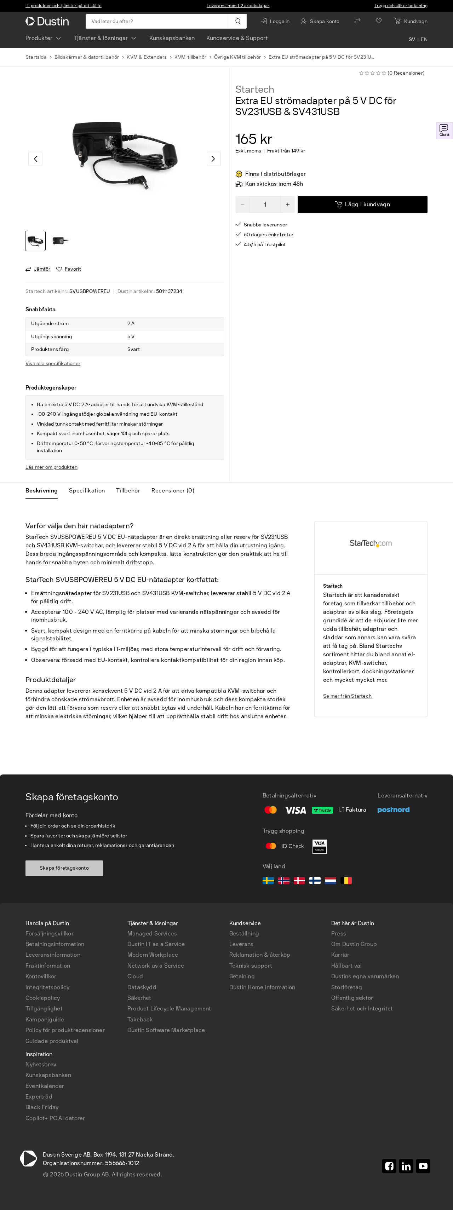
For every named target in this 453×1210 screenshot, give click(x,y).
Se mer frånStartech (347, 696)
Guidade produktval (52, 1041)
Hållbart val (346, 965)
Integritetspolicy (47, 987)
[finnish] (315, 881)
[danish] (299, 881)
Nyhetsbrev (40, 1064)
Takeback (140, 1019)
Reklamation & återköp (259, 954)
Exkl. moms (248, 151)
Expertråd (38, 1096)
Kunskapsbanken (172, 38)
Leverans (241, 944)
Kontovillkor (40, 976)
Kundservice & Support (237, 38)
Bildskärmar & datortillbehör (87, 57)
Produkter (39, 38)
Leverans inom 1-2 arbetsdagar (238, 5)
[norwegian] (283, 881)
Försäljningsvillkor (49, 933)
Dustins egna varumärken (365, 976)
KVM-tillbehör (190, 57)
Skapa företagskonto (64, 868)
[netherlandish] (330, 881)
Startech (254, 89)
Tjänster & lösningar (101, 38)
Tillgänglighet (44, 1008)
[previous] (35, 159)
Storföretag (346, 987)
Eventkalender (44, 1086)
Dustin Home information (262, 987)
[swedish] (268, 881)
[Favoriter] (378, 21)
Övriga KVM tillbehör (237, 57)
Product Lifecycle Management (169, 1008)
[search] (237, 21)
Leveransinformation (52, 954)
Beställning (244, 933)
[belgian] (346, 881)
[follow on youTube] (423, 1166)
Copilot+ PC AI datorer (55, 1118)
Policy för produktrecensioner (65, 1030)
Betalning (242, 976)
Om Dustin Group (354, 944)
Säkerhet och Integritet (362, 1008)
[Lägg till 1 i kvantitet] (288, 204)
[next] (214, 159)
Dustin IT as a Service (156, 944)
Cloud (135, 976)
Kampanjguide (44, 1019)
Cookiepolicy (42, 998)
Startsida (36, 57)
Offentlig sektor (352, 998)
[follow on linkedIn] (406, 1166)
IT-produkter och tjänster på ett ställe (63, 5)
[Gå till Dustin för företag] (48, 21)
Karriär (340, 954)
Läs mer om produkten (51, 467)
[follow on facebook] (389, 1166)
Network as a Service (155, 965)
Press (338, 933)
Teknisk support (250, 965)
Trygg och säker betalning (401, 5)
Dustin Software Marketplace (166, 1030)
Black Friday (41, 1107)
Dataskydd (141, 987)
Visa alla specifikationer (52, 364)
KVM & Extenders (147, 57)
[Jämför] (357, 21)
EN (424, 39)
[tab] (44, 491)
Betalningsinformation (54, 944)
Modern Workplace (152, 954)
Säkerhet (139, 998)
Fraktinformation (47, 965)
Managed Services (152, 933)
